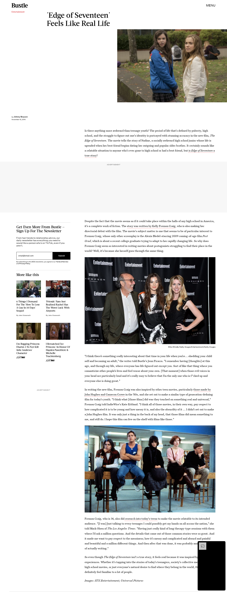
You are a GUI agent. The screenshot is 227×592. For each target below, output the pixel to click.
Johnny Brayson (21, 116)
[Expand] (201, 544)
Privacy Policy (24, 264)
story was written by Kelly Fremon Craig (151, 226)
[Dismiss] (222, 544)
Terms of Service (62, 262)
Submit (61, 256)
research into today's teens (140, 518)
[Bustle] (20, 5)
